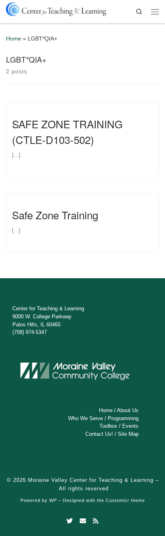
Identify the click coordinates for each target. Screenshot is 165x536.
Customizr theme (125, 500)
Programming (123, 418)
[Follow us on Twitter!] (69, 521)
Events (130, 426)
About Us (128, 410)
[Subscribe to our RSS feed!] (96, 521)
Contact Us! (99, 434)
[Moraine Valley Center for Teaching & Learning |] (56, 8)
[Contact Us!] (83, 521)
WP (53, 500)
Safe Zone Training (55, 214)
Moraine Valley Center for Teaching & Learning (90, 480)
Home (13, 39)
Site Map (128, 434)
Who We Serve (85, 418)
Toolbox (108, 426)
